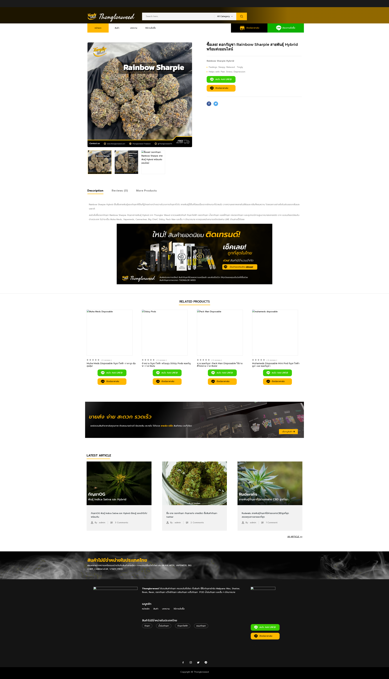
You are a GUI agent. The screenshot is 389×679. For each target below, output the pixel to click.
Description (95, 190)
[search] (241, 16)
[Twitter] (215, 103)
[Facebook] (209, 103)
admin (102, 522)
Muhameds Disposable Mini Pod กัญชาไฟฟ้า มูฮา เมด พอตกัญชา (276, 364)
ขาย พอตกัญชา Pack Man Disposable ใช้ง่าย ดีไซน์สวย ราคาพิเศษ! (220, 364)
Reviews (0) (120, 190)
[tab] (95, 191)
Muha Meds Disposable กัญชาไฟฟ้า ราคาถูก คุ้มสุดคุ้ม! (111, 364)
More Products (146, 190)
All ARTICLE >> (294, 536)
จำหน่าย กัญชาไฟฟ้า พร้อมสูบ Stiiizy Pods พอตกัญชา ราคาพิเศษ (166, 364)
